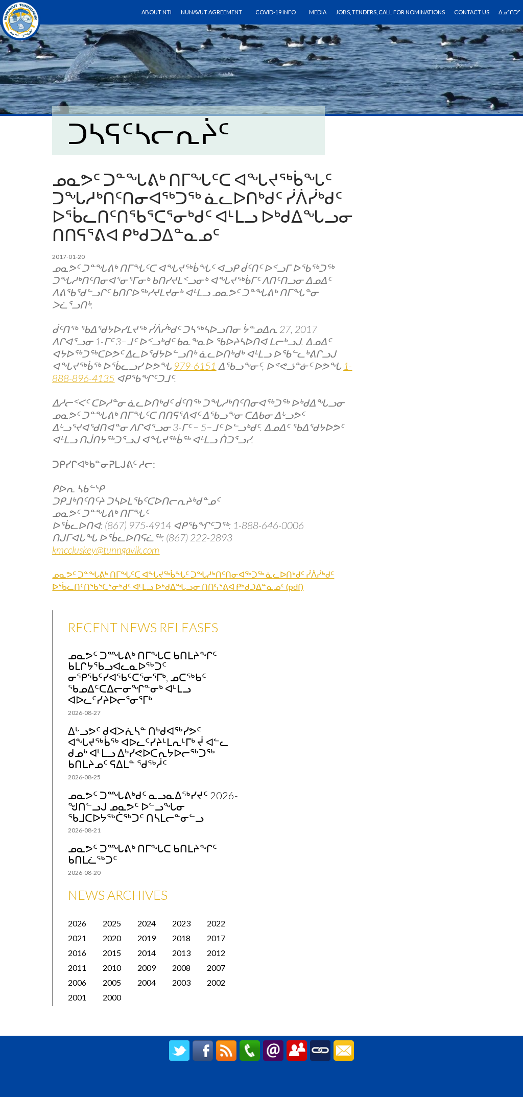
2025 (112, 923)
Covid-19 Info (275, 12)
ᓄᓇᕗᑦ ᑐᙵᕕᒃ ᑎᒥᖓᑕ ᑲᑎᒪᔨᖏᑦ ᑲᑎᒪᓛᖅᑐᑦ (142, 854)
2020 (112, 938)
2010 (112, 967)
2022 (216, 923)
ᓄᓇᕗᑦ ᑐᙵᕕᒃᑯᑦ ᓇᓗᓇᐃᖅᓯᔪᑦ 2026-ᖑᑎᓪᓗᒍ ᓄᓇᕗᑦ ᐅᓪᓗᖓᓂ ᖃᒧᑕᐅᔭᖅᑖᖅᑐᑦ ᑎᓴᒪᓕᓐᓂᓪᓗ (153, 806)
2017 (216, 938)
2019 (146, 938)
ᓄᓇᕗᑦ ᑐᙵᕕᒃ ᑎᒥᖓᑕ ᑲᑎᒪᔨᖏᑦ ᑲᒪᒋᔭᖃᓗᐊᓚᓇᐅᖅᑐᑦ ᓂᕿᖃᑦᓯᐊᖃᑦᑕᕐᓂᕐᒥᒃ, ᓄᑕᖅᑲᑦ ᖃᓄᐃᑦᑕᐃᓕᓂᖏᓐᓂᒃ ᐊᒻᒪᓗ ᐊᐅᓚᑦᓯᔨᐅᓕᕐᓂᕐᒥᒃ (142, 677)
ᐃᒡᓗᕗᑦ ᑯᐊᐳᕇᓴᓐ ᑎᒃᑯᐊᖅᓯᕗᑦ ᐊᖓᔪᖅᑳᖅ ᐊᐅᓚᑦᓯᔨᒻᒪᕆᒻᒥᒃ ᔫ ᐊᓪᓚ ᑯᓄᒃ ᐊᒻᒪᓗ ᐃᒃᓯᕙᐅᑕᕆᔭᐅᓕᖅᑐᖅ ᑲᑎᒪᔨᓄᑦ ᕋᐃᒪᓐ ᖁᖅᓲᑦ (148, 747)
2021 (77, 938)
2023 (181, 923)
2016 (77, 953)
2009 (146, 967)
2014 (146, 953)
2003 (181, 982)
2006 (77, 982)
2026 (77, 923)
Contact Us (471, 12)
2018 (181, 938)
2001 (77, 997)
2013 (181, 953)
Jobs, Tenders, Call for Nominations (390, 12)
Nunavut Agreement (211, 12)
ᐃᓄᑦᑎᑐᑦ (509, 12)
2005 (112, 982)
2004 (146, 982)
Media (317, 12)
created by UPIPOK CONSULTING (261, 1084)
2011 (77, 967)
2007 (216, 967)
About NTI (156, 12)
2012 (216, 953)
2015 (112, 953)
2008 (181, 967)
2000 (112, 997)
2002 (216, 982)
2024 (146, 923)
